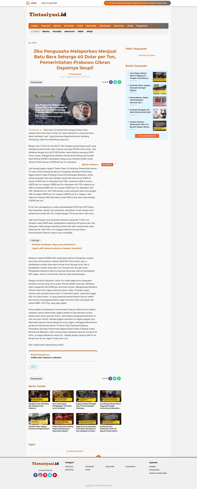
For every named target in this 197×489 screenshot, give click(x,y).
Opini (32, 444)
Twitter (51, 478)
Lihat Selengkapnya (146, 136)
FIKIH (81, 31)
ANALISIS (45, 26)
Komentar (37, 82)
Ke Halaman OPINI (74, 451)
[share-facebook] (111, 82)
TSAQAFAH (141, 26)
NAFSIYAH (119, 26)
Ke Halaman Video (146, 55)
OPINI (130, 26)
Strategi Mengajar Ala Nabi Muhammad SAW (140, 111)
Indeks (34, 26)
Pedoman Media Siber (158, 473)
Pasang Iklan (154, 470)
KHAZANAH (105, 26)
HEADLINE (91, 26)
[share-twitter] (115, 82)
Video (36, 31)
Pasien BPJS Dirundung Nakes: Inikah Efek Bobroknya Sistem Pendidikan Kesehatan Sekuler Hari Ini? (138, 3)
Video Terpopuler (136, 48)
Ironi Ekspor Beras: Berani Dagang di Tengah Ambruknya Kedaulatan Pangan (139, 75)
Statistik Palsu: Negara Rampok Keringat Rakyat (140, 87)
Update (108, 165)
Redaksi (152, 467)
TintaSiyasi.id (35, 130)
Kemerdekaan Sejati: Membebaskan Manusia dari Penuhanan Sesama (139, 100)
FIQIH (80, 26)
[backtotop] (98, 457)
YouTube (57, 478)
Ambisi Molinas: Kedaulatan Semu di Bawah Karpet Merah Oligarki (139, 124)
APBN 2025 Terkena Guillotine (46, 357)
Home (33, 3)
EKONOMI (69, 26)
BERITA (57, 26)
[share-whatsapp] (119, 82)
